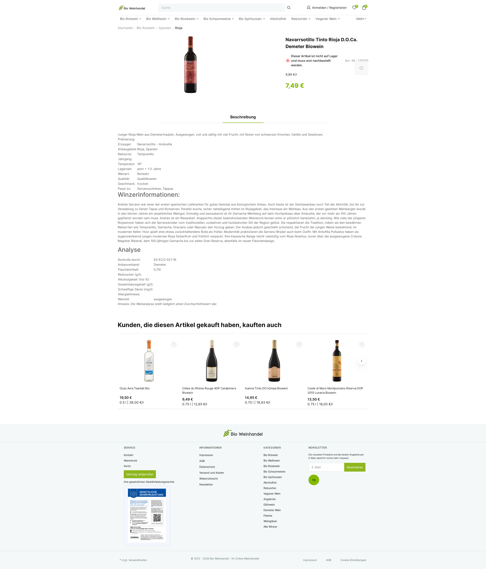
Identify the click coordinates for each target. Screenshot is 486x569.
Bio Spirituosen (273, 477)
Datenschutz (207, 466)
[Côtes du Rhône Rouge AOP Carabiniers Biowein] (211, 361)
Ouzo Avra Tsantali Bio (135, 388)
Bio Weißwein (272, 460)
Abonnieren (355, 467)
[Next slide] (361, 361)
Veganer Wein (272, 493)
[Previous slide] (124, 361)
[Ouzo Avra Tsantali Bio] (149, 361)
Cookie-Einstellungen (353, 560)
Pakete (268, 515)
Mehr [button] (360, 19)
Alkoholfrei (270, 482)
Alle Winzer (270, 526)
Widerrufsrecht (208, 478)
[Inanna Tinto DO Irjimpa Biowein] (274, 361)
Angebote (270, 499)
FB (314, 480)
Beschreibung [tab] (243, 117)
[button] (147, 515)
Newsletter (206, 484)
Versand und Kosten (211, 472)
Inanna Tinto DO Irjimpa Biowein (266, 388)
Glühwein (269, 504)
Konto (127, 466)
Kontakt (128, 455)
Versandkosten (138, 560)
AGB (202, 460)
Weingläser (270, 521)
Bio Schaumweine (274, 471)
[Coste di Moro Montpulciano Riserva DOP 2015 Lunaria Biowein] (337, 361)
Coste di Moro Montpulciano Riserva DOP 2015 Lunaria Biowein (335, 390)
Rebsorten (270, 488)
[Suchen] (289, 7)
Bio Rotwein (271, 455)
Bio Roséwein (272, 466)
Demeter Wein (272, 510)
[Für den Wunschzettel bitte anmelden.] (173, 344)
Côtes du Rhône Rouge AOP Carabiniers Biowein (209, 390)
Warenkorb (130, 460)
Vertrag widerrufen (139, 474)
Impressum (206, 455)
